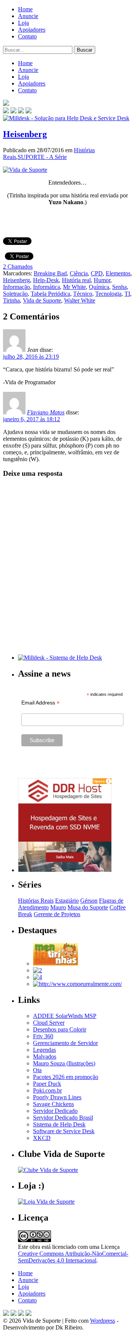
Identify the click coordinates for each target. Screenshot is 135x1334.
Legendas (44, 1050)
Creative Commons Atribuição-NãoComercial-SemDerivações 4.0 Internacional (73, 1257)
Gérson (89, 900)
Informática (46, 287)
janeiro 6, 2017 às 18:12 (31, 419)
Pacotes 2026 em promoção (65, 1077)
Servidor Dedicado (55, 1111)
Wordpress (102, 1320)
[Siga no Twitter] (21, 111)
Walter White (79, 300)
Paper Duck (47, 1083)
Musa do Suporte (88, 907)
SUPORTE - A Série (42, 157)
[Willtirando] (37, 970)
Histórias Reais (36, 900)
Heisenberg (25, 134)
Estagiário (67, 900)
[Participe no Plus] (21, 1314)
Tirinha (11, 300)
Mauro (58, 907)
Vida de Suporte (42, 300)
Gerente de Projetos (57, 914)
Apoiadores (31, 29)
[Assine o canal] (29, 111)
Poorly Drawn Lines (57, 1097)
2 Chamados (18, 266)
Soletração (15, 293)
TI (127, 293)
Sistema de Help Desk (59, 1124)
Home (25, 9)
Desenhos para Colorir (59, 1029)
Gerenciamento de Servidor (65, 1043)
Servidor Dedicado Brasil (63, 1117)
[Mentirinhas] (55, 963)
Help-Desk (46, 280)
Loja (23, 23)
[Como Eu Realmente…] (77, 984)
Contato (27, 36)
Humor (102, 280)
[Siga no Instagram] (29, 1314)
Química (99, 287)
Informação (16, 287)
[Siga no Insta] (6, 111)
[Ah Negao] (37, 977)
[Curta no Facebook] (13, 111)
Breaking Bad (50, 273)
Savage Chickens (53, 1104)
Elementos (118, 273)
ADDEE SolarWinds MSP (64, 1016)
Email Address (40, 702)
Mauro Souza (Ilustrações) (64, 1063)
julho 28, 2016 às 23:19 (31, 356)
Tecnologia (108, 293)
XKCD (42, 1138)
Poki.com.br (47, 1090)
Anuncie (28, 16)
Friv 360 (43, 1036)
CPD (97, 273)
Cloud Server (48, 1022)
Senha (119, 287)
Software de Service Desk (63, 1131)
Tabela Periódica (50, 293)
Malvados (44, 1056)
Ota (37, 1070)
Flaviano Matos (45, 412)
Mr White (74, 287)
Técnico (82, 293)
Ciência (79, 273)
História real (76, 280)
